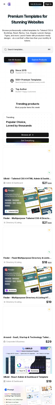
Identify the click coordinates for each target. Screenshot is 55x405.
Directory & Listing (13, 222)
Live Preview (37, 164)
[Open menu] (4, 4)
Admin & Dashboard (14, 183)
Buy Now (20, 164)
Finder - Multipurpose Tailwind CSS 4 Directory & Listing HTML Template (27, 218)
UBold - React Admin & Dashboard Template (25, 377)
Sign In (48, 4)
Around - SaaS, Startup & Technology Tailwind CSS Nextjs (27, 337)
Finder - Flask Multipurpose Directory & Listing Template (27, 258)
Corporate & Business (15, 341)
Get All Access (36, 4)
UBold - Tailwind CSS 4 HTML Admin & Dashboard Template (27, 178)
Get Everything (27, 140)
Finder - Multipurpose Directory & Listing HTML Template (27, 297)
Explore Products (39, 60)
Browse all (26, 135)
